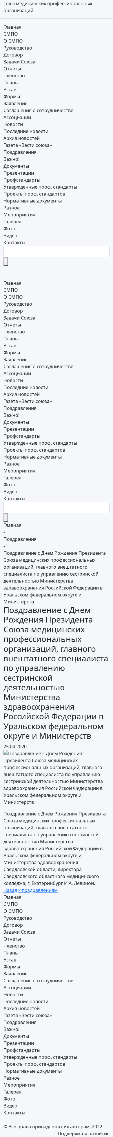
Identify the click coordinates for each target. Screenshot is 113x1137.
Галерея (13, 221)
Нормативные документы (32, 201)
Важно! (11, 159)
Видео (10, 235)
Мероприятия (19, 214)
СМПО (11, 34)
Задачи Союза (19, 62)
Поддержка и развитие (84, 1133)
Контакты (14, 242)
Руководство (17, 48)
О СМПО (13, 41)
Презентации (18, 173)
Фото (9, 228)
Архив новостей (21, 138)
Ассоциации (17, 117)
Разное (11, 208)
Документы (16, 166)
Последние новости (25, 131)
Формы (11, 96)
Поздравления (20, 152)
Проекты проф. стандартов (34, 194)
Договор (13, 55)
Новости (13, 124)
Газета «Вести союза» (27, 145)
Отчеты (12, 68)
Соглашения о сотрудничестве (38, 110)
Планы (11, 82)
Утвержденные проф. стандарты (40, 187)
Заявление (15, 103)
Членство (14, 75)
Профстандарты (21, 180)
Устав (9, 89)
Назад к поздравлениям (30, 890)
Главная (12, 27)
